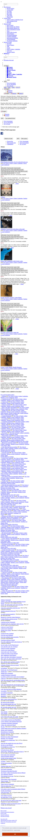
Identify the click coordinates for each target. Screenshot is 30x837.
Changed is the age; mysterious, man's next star (12, 624)
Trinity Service (5, 438)
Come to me (5, 402)
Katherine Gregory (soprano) (16, 581)
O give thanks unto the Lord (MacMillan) (11, 719)
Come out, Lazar (6, 572)
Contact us (3, 823)
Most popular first (11, 142)
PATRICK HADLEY (9, 531)
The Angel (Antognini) (6, 769)
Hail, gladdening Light (7, 461)
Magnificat (3, 694)
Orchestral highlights (12, 35)
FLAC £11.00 (10, 168)
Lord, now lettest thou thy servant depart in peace (13, 680)
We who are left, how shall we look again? (11, 800)
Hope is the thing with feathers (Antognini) (11, 657)
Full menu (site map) (9, 60)
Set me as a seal (5, 464)
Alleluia (4, 396)
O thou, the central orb (7, 590)
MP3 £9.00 (3, 168)
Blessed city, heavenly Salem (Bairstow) (10, 617)
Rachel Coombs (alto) (14, 413)
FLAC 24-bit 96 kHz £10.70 (17, 204)
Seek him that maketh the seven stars (11, 485)
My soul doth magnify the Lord (8, 704)
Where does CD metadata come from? (8, 821)
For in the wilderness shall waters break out (11, 642)
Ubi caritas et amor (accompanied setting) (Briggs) (13, 789)
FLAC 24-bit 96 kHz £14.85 (17, 169)
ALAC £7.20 (16, 303)
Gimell (8, 48)
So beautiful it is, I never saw (8, 746)
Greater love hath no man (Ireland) (9, 653)
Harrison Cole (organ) (6, 449)
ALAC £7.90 (16, 203)
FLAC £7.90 (10, 203)
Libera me (3, 678)
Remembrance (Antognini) (7, 732)
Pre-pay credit (3, 813)
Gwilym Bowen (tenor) (20, 506)
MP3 (5, 81)
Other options (24, 138)
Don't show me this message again (10, 126)
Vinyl (8, 31)
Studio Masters (10, 33)
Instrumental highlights (12, 38)
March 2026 (10, 17)
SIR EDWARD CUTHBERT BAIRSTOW (14, 441)
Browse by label (8, 42)
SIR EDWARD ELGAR (10, 495)
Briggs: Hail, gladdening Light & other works (12, 261)
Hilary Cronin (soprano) (19, 510)
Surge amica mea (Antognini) (8, 754)
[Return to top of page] (6, 808)
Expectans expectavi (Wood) (8, 640)
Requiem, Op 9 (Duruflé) (7, 738)
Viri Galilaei (5, 526)
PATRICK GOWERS (9, 524)
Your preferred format (10, 118)
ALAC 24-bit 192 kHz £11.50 (7, 272)
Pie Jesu (3, 726)
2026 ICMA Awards (12, 32)
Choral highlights (11, 39)
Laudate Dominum (6, 416)
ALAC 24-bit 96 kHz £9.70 (7, 307)
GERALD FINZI (8, 504)
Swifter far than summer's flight (8, 758)
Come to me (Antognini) (7, 628)
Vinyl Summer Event (12, 21)
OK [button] (15, 834)
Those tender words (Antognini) (8, 779)
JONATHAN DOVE (8, 483)
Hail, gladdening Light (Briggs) (8, 655)
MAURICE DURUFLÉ (10, 489)
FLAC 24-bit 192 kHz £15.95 (7, 171)
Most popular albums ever (13, 28)
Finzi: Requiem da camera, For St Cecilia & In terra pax (14, 162)
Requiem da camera (6, 516)
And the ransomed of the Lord (8, 611)
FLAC (9, 87)
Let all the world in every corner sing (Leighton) (12, 676)
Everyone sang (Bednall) (7, 635)
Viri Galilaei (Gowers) (6, 795)
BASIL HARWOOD (9, 537)
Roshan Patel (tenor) (14, 582)
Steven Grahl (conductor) (7, 513)
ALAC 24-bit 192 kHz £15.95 (7, 173)
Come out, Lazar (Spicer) (7, 627)
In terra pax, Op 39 (6, 510)
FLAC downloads (11, 83)
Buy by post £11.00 (5, 204)
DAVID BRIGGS (7, 456)
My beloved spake (6, 533)
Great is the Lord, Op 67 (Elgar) (8, 652)
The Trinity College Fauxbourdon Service (12, 472)
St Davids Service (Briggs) (7, 750)
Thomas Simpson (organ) (13, 509)
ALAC (13, 87)
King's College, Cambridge (13, 49)
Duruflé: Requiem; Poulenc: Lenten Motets (11, 297)
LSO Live (9, 50)
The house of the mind (7, 544)
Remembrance (5, 427)
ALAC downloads (11, 84)
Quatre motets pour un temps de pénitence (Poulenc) (13, 728)
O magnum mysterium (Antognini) (9, 723)
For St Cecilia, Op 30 (7, 506)
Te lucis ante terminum (6, 763)
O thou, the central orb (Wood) (8, 725)
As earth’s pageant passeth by (8, 614)
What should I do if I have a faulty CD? (9, 820)
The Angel (4, 433)
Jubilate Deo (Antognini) (7, 673)
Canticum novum (6, 399)
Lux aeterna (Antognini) (7, 692)
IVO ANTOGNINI (7, 394)
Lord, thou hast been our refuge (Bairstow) (11, 689)
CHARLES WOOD (9, 585)
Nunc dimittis (4, 712)
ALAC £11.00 (17, 168)
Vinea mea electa (5, 792)
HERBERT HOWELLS (10, 542)
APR (8, 46)
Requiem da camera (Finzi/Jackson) (9, 736)
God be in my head (6, 458)
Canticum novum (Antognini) (8, 622)
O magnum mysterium (7, 421)
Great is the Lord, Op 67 (8, 500)
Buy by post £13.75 (5, 169)
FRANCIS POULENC (9, 565)
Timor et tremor (4, 781)
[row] (15, 166)
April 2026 (9, 15)
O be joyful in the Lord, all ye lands (9, 716)
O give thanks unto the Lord (9, 561)
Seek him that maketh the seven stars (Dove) (11, 743)
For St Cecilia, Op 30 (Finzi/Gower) (9, 645)
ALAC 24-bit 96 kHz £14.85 (21, 171)
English (7, 93)
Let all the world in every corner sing (10, 332)
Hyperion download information (7, 812)
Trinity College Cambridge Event (15, 19)
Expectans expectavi (7, 586)
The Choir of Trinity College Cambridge (13, 163)
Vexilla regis (5, 480)
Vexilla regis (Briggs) (6, 790)
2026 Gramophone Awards (13, 29)
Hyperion (9, 43)
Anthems (3, 197)
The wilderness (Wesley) (7, 774)
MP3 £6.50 (3, 203)
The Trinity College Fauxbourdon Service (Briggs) (13, 772)
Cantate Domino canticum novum (9, 619)
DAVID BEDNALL (8, 451)
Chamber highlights (11, 36)
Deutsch (10, 92)
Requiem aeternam (5, 733)
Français (10, 90)
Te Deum (3, 761)
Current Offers (7, 18)
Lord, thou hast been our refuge (9, 447)
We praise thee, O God (6, 797)
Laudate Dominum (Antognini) (8, 675)
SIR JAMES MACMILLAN (10, 559)
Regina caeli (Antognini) (7, 730)
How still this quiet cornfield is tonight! (10, 662)
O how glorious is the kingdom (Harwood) (11, 721)
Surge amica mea (6, 430)
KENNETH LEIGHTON (10, 554)
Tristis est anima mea (6, 786)
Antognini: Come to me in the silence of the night (13, 229)
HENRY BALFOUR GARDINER (12, 519)
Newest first (10, 141)
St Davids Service (6, 466)
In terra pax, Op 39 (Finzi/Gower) (9, 670)
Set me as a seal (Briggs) (7, 745)
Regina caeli (5, 424)
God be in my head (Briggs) (7, 650)
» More (17, 183)
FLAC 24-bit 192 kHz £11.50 (7, 270)
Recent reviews (10, 8)
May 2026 (9, 14)
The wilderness (5, 578)
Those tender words (6, 435)
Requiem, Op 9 (5, 490)
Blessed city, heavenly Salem (9, 442)
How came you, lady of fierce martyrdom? (11, 658)
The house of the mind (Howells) (9, 771)
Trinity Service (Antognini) (7, 784)
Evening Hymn (5, 520)
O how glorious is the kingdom (9, 538)
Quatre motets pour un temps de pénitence (12, 566)
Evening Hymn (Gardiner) (7, 633)
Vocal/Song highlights (12, 40)
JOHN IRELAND (8, 548)
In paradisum (4, 668)
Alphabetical (10, 144)
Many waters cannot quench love (9, 699)
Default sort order (8, 138)
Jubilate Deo (5, 410)
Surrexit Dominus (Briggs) (7, 756)
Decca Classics (10, 45)
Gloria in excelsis (6, 404)
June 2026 (9, 12)
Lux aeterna (5, 418)
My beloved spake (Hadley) (7, 702)
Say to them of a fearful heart (8, 740)
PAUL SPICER (6, 571)
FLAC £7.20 (10, 303)
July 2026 (9, 11)
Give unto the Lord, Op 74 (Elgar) (9, 646)
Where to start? (7, 24)
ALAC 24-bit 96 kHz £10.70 (7, 206)
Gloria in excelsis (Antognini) (8, 648)
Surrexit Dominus (6, 469)
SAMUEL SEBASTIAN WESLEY (13, 576)
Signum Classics (11, 52)
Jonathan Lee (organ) (20, 528)
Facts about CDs (4, 819)
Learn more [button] (17, 830)
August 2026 (10, 9)
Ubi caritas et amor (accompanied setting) (12, 476)
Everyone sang (5, 452)
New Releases (7, 7)
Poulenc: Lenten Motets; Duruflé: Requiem (11, 367)
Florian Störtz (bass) (9, 414)
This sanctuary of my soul (7, 776)
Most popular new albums (13, 26)
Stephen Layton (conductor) (7, 397)
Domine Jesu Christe (6, 630)
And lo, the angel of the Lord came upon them (12, 604)
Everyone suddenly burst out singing (10, 637)
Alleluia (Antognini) (6, 600)
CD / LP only (10, 86)
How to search (3, 810)
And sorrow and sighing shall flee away (10, 608)
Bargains (9, 22)
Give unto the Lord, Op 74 (8, 496)
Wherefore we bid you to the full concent (11, 803)
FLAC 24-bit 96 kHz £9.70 (17, 305)
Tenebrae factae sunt (6, 766)
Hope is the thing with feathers (9, 407)
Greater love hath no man (8, 550)
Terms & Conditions (5, 814)
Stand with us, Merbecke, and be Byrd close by (12, 751)
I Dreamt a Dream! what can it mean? (10, 665)
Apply (8, 80)
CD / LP (18, 87)
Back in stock (10, 25)
